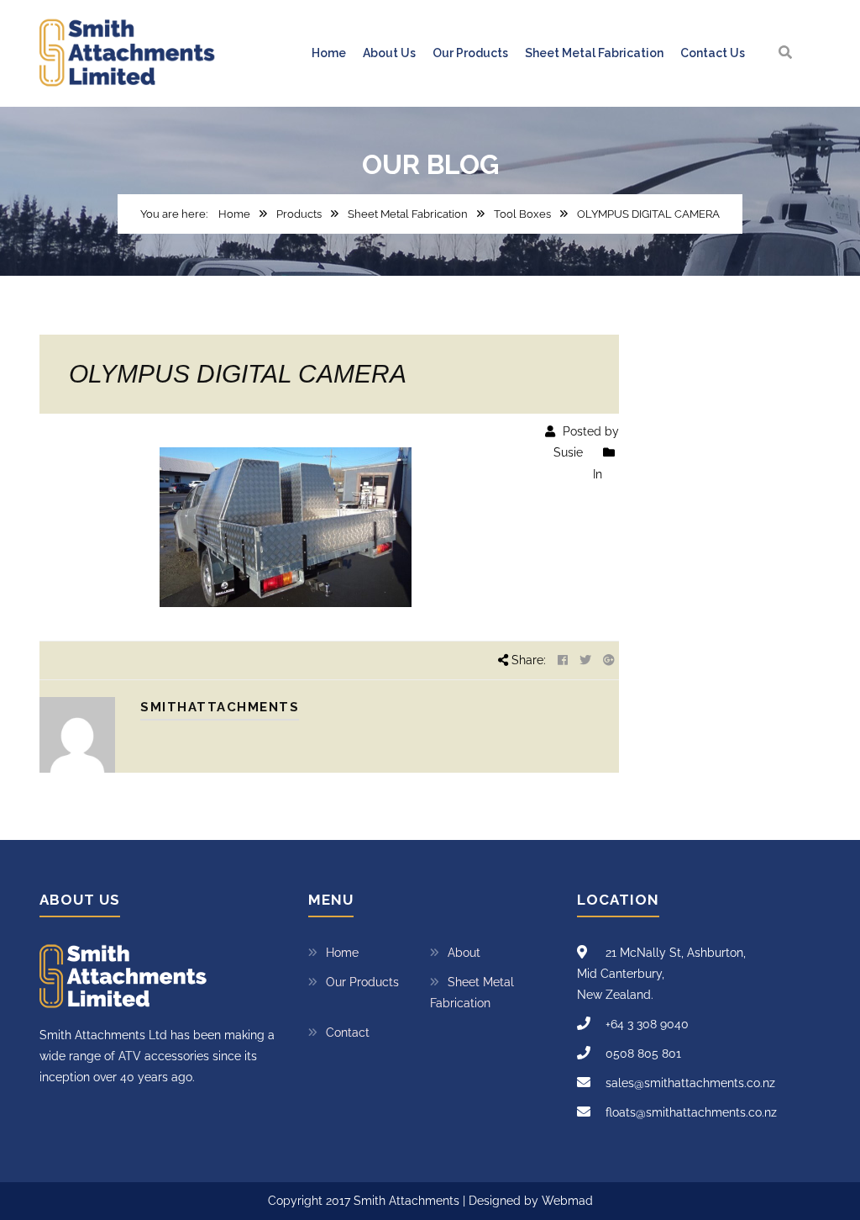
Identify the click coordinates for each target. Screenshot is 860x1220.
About (464, 952)
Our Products (470, 53)
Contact (348, 1032)
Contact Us (712, 53)
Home (329, 53)
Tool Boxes (522, 214)
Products (299, 214)
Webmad (567, 1200)
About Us (389, 53)
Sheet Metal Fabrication (594, 53)
